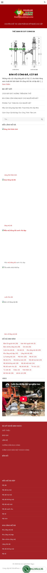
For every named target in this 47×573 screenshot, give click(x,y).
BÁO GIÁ (5, 435)
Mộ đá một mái (28, 363)
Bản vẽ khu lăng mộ (11, 347)
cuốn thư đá (8, 297)
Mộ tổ (33, 357)
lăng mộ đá (8, 225)
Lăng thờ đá (26, 353)
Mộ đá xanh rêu (10, 367)
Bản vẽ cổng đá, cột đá (23, 74)
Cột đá (20, 350)
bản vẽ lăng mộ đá (10, 334)
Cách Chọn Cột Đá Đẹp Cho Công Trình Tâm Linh (19, 113)
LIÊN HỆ (5, 440)
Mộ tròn (22, 357)
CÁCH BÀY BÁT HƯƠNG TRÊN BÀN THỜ (16, 94)
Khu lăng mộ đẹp (10, 353)
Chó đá (27, 347)
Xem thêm (6, 84)
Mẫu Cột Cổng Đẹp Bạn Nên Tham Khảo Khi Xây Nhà (20, 108)
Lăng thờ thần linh (10, 175)
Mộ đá (7, 360)
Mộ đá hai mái (35, 360)
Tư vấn (6, 370)
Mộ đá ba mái (20, 360)
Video (16, 370)
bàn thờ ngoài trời (28, 343)
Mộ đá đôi (23, 367)
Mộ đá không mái (10, 363)
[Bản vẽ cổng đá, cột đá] (23, 53)
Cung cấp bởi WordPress (11, 568)
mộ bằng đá (12, 262)
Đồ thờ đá (8, 373)
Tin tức (35, 367)
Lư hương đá (9, 357)
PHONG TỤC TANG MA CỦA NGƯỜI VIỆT (16, 103)
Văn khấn (27, 370)
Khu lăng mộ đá (34, 350)
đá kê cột (21, 373)
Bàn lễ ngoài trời (10, 343)
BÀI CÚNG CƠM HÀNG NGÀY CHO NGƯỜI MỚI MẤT (20, 98)
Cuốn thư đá (8, 350)
